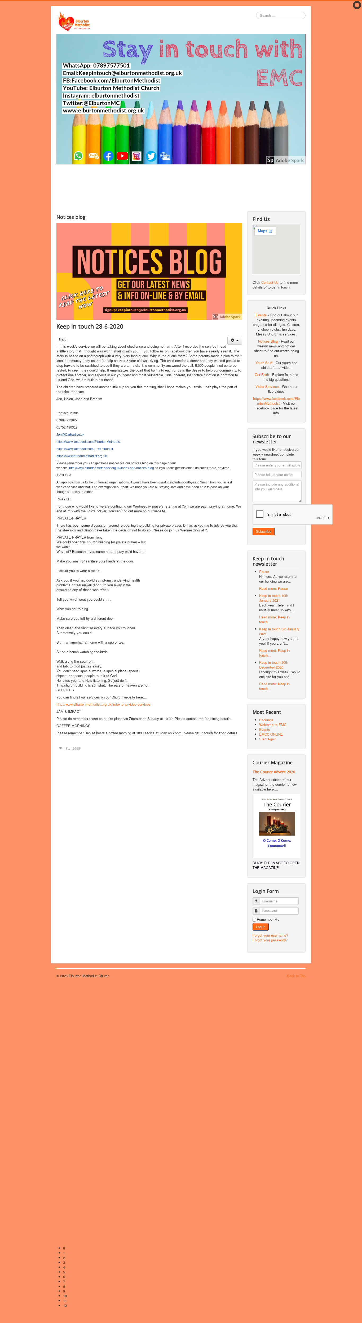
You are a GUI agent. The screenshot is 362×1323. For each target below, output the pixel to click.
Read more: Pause (273, 588)
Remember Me (268, 919)
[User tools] (234, 340)
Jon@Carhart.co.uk (70, 434)
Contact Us (270, 282)
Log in (260, 926)
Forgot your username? (270, 935)
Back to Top (296, 975)
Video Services (267, 386)
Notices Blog (268, 341)
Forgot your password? (270, 939)
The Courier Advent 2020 (274, 771)
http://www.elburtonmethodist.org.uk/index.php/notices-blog (111, 468)
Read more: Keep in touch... (274, 619)
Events (261, 314)
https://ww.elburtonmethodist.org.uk (81, 456)
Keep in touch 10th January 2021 (273, 598)
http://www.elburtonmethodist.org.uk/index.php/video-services (103, 704)
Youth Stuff (263, 362)
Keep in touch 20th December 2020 (273, 665)
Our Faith (262, 374)
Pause (264, 571)
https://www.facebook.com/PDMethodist (84, 449)
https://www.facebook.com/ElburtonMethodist (88, 442)
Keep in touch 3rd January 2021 (279, 631)
